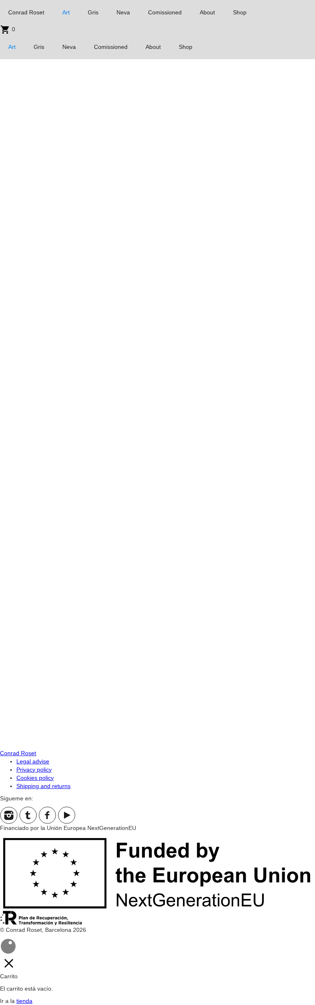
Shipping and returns (43, 786)
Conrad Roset (26, 12)
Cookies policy (35, 777)
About (207, 12)
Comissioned (165, 12)
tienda (24, 1001)
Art (66, 12)
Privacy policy (34, 769)
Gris (93, 12)
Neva (123, 12)
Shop (240, 12)
